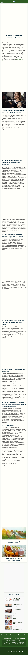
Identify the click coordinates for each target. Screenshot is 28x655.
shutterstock (11, 465)
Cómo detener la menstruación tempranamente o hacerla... (16, 600)
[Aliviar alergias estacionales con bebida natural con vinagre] (9, 628)
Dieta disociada (7, 638)
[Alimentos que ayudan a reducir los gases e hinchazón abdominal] (9, 605)
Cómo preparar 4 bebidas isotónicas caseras (17, 617)
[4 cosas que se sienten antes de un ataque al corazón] (9, 622)
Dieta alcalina (4, 634)
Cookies (11, 653)
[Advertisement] (14, 19)
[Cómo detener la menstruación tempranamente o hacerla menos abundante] (9, 599)
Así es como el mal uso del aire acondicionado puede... (17, 611)
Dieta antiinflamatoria (19, 638)
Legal (8, 653)
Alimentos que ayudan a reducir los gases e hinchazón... (17, 605)
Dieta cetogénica (22, 634)
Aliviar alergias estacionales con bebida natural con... (17, 628)
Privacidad (15, 653)
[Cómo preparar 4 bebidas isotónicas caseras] (9, 617)
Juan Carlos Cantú (19, 40)
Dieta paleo (13, 634)
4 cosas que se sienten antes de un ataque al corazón (17, 622)
